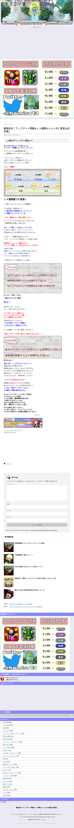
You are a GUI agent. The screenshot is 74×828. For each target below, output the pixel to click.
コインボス (6, 730)
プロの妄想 (6, 725)
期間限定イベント (8, 764)
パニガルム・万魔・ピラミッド (12, 733)
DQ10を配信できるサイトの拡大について (28, 566)
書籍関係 (5, 778)
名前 (8, 504)
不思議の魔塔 (7, 736)
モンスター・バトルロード (11, 742)
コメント (10, 484)
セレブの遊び (7, 747)
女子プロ (5, 770)
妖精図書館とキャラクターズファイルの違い (29, 543)
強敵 (4, 728)
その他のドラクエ (8, 789)
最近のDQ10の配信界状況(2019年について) (29, 590)
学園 (4, 759)
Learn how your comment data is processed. (43, 530)
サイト (9, 517)
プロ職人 (5, 750)
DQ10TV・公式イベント (10, 773)
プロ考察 (5, 722)
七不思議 (5, 761)
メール (9, 511)
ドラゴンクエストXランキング (13, 430)
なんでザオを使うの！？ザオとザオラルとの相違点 (25, 606)
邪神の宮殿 (6, 739)
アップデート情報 (8, 775)
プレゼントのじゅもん (9, 756)
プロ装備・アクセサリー (10, 753)
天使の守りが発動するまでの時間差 (20, 604)
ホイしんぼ (6, 781)
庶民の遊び (6, 745)
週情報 (5, 787)
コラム (9, 464)
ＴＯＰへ (37, 415)
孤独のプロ (6, 784)
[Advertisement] (37, 41)
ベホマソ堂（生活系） (9, 767)
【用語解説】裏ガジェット (23, 555)
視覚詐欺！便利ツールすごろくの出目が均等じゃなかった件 (35, 578)
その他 (5, 795)
